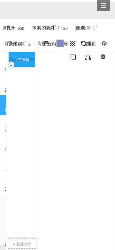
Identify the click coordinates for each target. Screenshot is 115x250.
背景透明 (13, 43)
